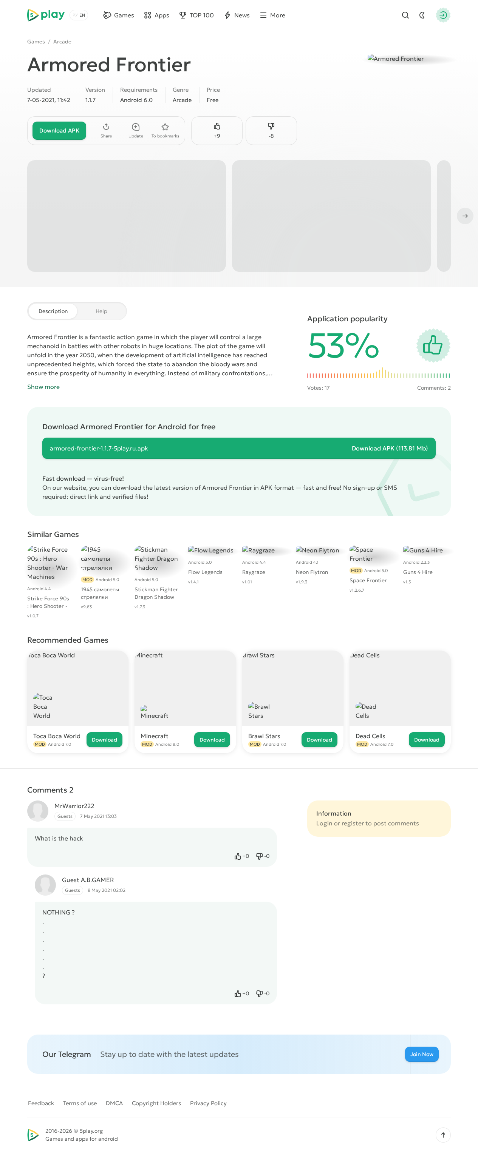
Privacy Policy (208, 1103)
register (353, 823)
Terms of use (80, 1103)
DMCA (114, 1103)
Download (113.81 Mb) (390, 448)
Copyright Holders (156, 1103)
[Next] (464, 216)
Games (36, 41)
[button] (443, 1135)
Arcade (62, 41)
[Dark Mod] (422, 15)
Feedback (41, 1103)
